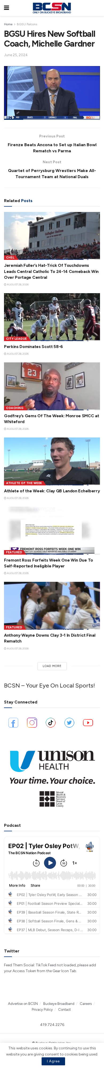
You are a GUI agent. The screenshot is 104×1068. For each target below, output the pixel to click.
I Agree (53, 1061)
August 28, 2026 (17, 284)
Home (8, 24)
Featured (14, 552)
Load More (52, 666)
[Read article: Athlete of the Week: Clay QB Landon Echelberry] (52, 461)
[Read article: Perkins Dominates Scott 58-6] (52, 317)
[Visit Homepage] (52, 8)
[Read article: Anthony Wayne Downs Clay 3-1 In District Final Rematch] (52, 606)
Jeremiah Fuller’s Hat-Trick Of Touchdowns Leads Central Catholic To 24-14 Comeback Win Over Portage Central (51, 271)
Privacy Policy (42, 1010)
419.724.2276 (52, 1024)
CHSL (10, 257)
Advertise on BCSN (23, 1004)
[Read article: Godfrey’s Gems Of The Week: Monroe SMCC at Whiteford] (52, 386)
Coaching (14, 408)
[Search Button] (97, 8)
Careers (86, 1004)
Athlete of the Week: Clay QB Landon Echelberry (52, 490)
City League (16, 339)
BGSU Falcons (27, 24)
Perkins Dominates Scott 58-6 (33, 346)
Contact (64, 1010)
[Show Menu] (6, 8)
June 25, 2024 (16, 55)
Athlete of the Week (24, 483)
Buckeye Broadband (58, 1004)
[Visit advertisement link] (52, 776)
